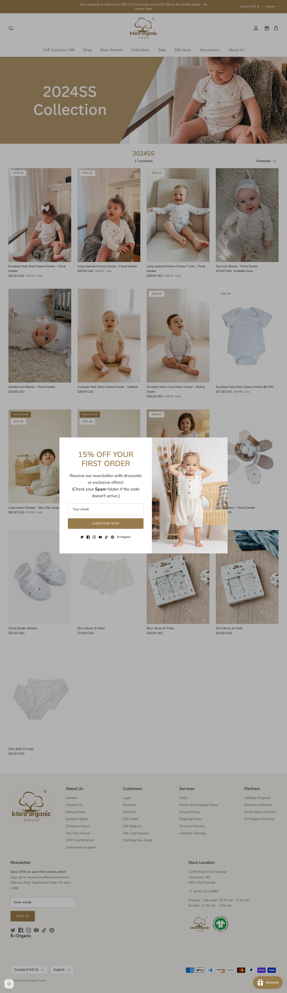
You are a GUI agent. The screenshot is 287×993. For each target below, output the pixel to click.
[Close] (222, 442)
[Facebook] (88, 537)
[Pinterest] (112, 537)
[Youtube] (100, 537)
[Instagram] (94, 537)
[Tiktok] (106, 537)
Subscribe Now (106, 523)
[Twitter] (82, 537)
